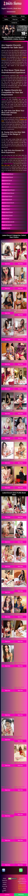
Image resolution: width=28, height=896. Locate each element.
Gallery (6, 19)
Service (23, 16)
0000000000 (11, 12)
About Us (14, 16)
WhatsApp (21, 894)
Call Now (7, 894)
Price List (15, 19)
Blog (23, 19)
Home (5, 16)
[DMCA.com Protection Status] (13, 878)
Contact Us (14, 22)
